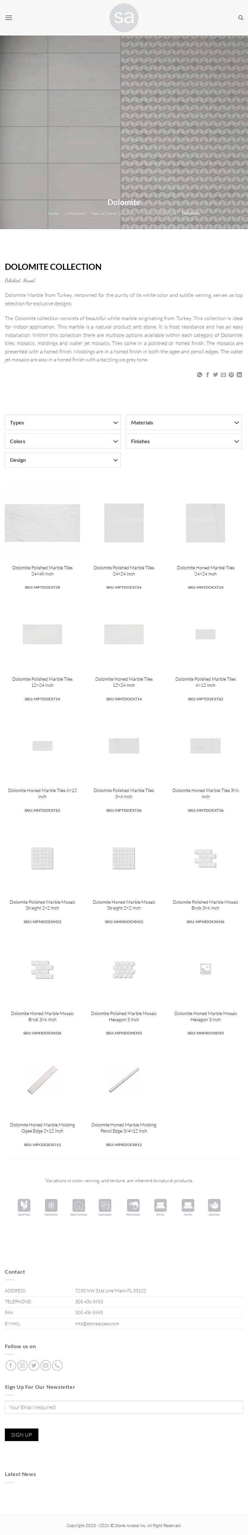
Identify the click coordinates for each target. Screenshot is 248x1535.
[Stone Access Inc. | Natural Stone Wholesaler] (124, 18)
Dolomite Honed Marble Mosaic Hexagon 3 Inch (205, 1016)
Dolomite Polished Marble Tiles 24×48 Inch (42, 570)
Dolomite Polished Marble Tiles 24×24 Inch (124, 570)
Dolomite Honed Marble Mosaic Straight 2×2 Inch (124, 905)
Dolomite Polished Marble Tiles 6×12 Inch (205, 682)
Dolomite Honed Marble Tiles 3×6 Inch (205, 793)
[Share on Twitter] (215, 375)
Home (53, 213)
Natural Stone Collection (113, 213)
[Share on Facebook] (207, 375)
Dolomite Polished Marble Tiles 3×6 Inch (124, 793)
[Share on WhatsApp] (199, 375)
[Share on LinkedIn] (239, 375)
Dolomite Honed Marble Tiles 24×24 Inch (205, 570)
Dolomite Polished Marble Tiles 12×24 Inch (42, 682)
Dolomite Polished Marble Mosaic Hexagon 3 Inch (124, 1016)
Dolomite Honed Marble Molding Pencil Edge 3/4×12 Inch (123, 1127)
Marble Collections (159, 213)
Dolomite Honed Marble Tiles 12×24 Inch (124, 682)
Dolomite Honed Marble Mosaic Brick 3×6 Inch (42, 1016)
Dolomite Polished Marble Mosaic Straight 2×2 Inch (42, 905)
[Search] (240, 18)
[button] (9, 17)
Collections (75, 213)
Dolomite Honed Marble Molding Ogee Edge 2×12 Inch (42, 1127)
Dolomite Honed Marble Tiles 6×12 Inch (42, 793)
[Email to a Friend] (223, 375)
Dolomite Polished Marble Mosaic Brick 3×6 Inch (205, 905)
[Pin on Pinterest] (231, 375)
